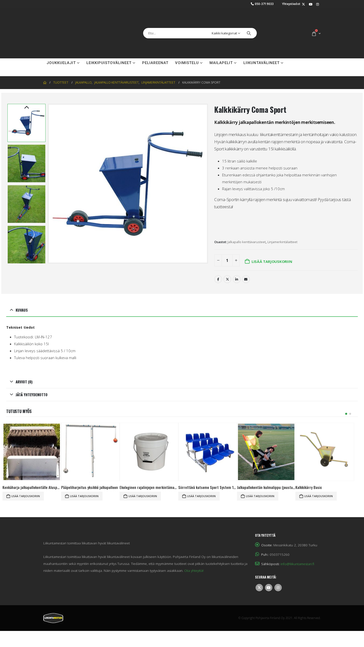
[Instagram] (317, 4)
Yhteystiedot (291, 4)
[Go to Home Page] (44, 70)
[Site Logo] (68, 27)
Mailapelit (221, 50)
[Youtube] (310, 4)
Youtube (268, 575)
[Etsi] (249, 27)
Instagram (278, 575)
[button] (49, 171)
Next (26, 247)
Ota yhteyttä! (194, 558)
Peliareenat (155, 50)
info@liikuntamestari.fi (297, 551)
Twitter (227, 267)
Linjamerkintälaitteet (282, 229)
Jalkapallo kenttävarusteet (247, 229)
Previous (26, 95)
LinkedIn (237, 267)
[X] (303, 4)
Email (246, 267)
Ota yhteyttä (61, 59)
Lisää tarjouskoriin (272, 249)
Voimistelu (187, 50)
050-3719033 (264, 4)
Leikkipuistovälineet (108, 50)
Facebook (218, 267)
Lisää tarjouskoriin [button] (25, 483)
